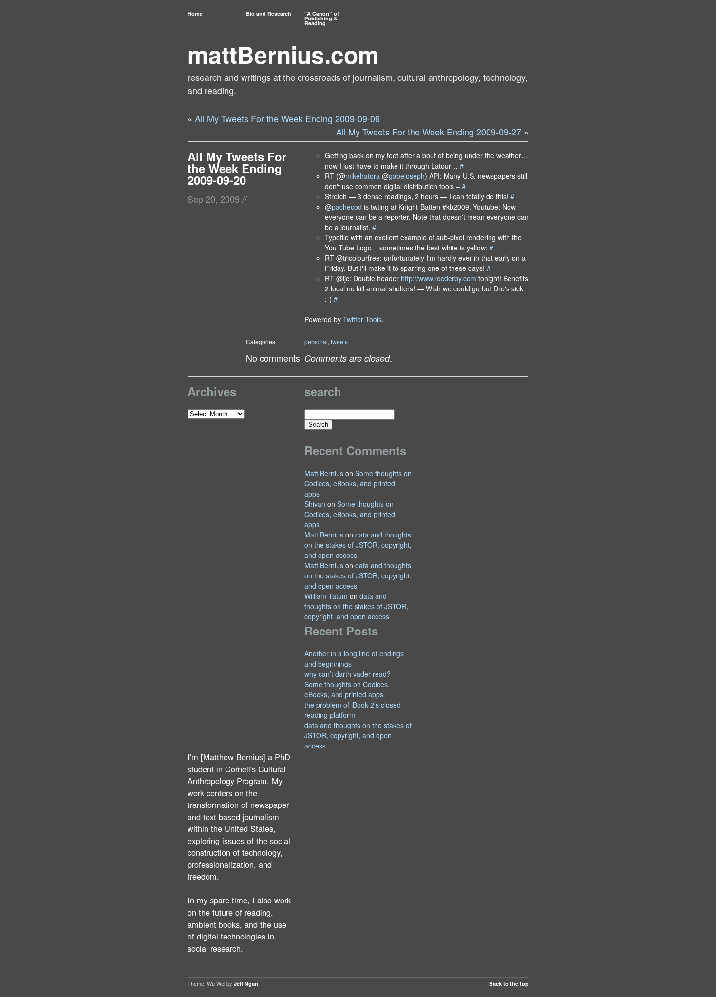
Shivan (314, 504)
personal (316, 341)
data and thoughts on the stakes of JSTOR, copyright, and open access (358, 545)
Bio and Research (268, 13)
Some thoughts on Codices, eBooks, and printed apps (358, 483)
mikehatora (362, 176)
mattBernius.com (283, 54)
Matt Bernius (323, 473)
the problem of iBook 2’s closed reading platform (352, 710)
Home (195, 13)
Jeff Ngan (246, 983)
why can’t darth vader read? (347, 674)
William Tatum (326, 596)
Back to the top (508, 983)
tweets (339, 341)
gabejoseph (407, 176)
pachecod (347, 206)
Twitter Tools (362, 319)
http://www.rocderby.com (438, 278)
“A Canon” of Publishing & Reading (321, 18)
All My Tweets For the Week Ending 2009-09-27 (428, 131)
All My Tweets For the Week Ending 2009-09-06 (287, 118)
